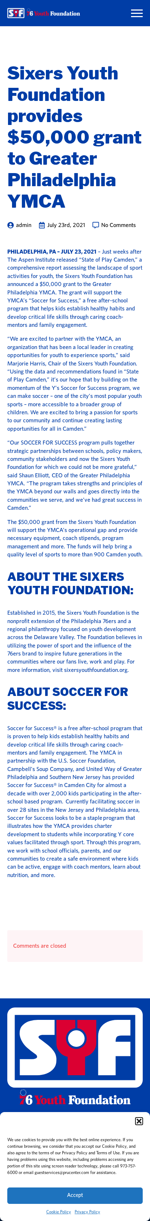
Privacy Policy (87, 1212)
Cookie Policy (58, 1212)
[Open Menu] (137, 13)
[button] (139, 1121)
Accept (75, 1195)
